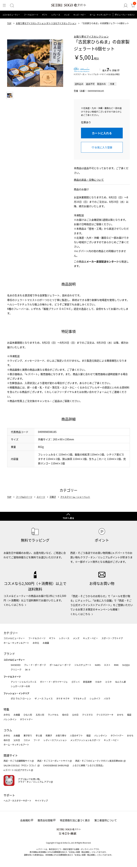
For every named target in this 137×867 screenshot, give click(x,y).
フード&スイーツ (24, 497)
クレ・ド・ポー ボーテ (35, 664)
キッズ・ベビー (79, 14)
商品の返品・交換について (89, 179)
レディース (55, 14)
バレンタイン (10, 719)
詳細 (114, 70)
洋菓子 (53, 497)
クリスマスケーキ (104, 714)
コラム (8, 730)
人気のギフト (76, 735)
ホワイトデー (26, 719)
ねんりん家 (120, 681)
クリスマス (87, 714)
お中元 (36, 642)
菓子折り (28, 735)
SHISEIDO (16, 664)
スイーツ (41, 497)
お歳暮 (46, 642)
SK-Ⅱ (28, 669)
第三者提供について (105, 820)
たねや (98, 681)
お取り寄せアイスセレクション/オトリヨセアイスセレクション (46, 23)
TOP (9, 23)
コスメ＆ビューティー (11, 14)
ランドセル (53, 714)
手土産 (39, 735)
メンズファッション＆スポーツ (85, 740)
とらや (108, 681)
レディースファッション (55, 740)
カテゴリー (11, 633)
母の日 (65, 714)
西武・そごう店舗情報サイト (17, 760)
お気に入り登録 (103, 147)
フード (37, 740)
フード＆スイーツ (31, 14)
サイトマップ (41, 800)
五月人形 (40, 714)
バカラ (107, 698)
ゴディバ (75, 681)
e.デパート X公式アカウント (17, 769)
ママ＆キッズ (79, 698)
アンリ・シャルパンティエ (23, 681)
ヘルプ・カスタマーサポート (17, 800)
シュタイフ (95, 698)
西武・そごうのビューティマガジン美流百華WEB (99, 760)
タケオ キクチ (63, 698)
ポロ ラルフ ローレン (21, 698)
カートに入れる (102, 133)
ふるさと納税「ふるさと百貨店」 (88, 765)
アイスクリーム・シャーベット (75, 497)
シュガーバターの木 (20, 686)
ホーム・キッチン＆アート (100, 14)
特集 (6, 709)
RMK (116, 664)
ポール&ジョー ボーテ (60, 664)
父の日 (75, 714)
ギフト (44, 14)
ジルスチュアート (82, 664)
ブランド (9, 653)
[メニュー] (4, 5)
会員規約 (25, 820)
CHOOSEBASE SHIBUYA (55, 765)
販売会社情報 (45, 820)
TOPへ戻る (68, 518)
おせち (120, 714)
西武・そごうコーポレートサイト (53, 760)
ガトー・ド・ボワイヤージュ (54, 681)
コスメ (27, 740)
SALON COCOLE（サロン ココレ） (20, 765)
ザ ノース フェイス (44, 698)
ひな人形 (28, 714)
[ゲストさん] (125, 5)
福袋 (129, 714)
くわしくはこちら (14, 604)
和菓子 (49, 735)
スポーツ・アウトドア (112, 638)
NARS (97, 664)
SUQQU (126, 664)
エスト (107, 664)
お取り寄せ (61, 735)
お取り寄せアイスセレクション (91, 36)
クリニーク (16, 669)
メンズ (66, 14)
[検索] (12, 5)
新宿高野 (87, 681)
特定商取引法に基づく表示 (75, 820)
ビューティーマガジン (126, 14)
